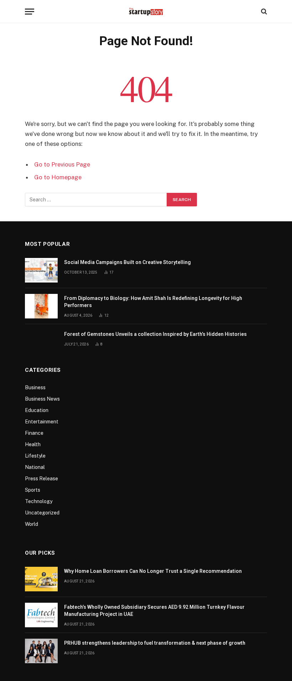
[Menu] (29, 12)
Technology (38, 501)
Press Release (41, 478)
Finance (34, 433)
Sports (32, 490)
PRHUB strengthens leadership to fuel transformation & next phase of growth (154, 643)
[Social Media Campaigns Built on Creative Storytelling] (41, 270)
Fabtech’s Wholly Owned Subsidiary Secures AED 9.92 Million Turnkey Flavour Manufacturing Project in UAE (154, 610)
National (35, 467)
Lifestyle (35, 456)
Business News (42, 399)
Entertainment (41, 421)
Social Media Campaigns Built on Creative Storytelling (127, 262)
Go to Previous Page (62, 164)
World (31, 524)
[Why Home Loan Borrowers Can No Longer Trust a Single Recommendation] (41, 579)
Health (33, 444)
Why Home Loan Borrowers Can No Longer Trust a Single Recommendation (153, 571)
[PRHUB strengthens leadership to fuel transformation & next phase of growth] (41, 651)
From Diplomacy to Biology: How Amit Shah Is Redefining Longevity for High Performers (153, 301)
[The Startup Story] (146, 11)
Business (35, 387)
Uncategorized (42, 513)
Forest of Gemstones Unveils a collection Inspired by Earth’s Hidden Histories (155, 334)
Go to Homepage (58, 177)
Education (36, 410)
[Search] (263, 12)
